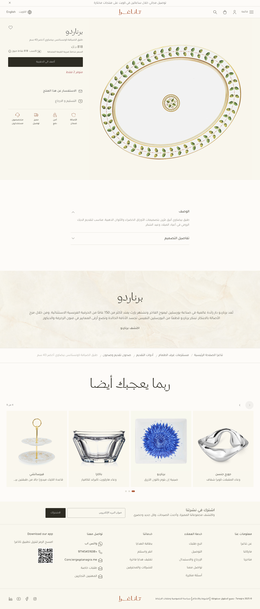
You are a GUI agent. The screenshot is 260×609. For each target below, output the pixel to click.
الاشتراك (56, 513)
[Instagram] (34, 598)
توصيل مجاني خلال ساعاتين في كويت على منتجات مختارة (130, 3)
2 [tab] (129, 491)
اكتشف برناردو (130, 328)
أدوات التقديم (144, 355)
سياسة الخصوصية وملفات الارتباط (173, 599)
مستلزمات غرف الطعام (174, 355)
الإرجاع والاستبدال (190, 560)
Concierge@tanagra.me (81, 560)
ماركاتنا (247, 552)
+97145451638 (87, 552)
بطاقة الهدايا (144, 544)
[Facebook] (26, 598)
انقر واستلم (145, 552)
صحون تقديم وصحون (117, 355)
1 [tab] (133, 491)
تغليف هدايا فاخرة (141, 560)
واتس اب (91, 544)
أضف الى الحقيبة (45, 62)
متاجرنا (248, 560)
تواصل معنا (194, 567)
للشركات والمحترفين (139, 567)
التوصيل (197, 552)
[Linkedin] (10, 598)
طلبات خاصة (89, 568)
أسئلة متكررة (194, 575)
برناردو (74, 31)
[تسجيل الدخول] (234, 12)
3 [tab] (126, 491)
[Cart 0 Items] (224, 12)
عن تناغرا (246, 544)
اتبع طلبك (195, 544)
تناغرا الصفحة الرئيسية (208, 355)
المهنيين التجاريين (86, 576)
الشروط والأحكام (201, 599)
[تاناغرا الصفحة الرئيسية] (130, 12)
